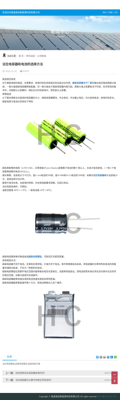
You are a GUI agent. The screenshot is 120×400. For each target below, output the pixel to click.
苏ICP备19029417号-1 (107, 396)
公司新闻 (41, 56)
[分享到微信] (115, 357)
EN (116, 12)
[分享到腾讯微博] (108, 357)
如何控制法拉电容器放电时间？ (30, 373)
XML (110, 12)
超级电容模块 (21, 364)
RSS (105, 12)
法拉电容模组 (8, 364)
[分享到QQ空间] (101, 357)
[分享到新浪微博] (104, 357)
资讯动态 (30, 56)
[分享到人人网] (111, 357)
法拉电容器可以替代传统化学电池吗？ (34, 380)
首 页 (21, 56)
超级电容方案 (34, 364)
